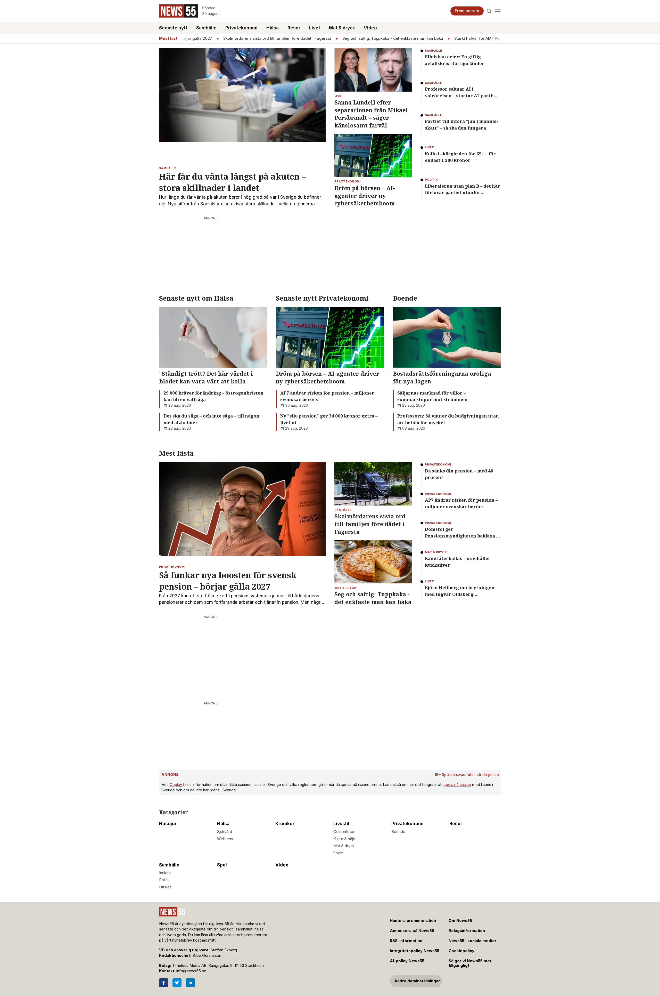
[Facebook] (163, 982)
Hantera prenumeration (413, 920)
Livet (314, 27)
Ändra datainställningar (417, 981)
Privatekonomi (241, 27)
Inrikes (165, 873)
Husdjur (168, 823)
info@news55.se (191, 971)
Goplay (176, 784)
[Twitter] (177, 982)
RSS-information (406, 940)
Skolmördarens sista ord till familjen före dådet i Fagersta (261, 38)
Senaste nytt (173, 27)
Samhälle (206, 27)
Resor (293, 27)
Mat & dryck (342, 27)
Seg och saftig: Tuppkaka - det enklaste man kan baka (376, 38)
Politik (164, 880)
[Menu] (497, 11)
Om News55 (460, 920)
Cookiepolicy (461, 951)
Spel (222, 865)
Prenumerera (467, 11)
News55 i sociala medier (473, 940)
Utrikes (165, 887)
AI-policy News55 (407, 961)
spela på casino (457, 784)
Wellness (225, 839)
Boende (398, 831)
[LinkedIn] (190, 982)
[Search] (489, 11)
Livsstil (341, 823)
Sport (338, 853)
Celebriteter (343, 831)
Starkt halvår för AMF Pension (465, 38)
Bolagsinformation (467, 930)
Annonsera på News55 (412, 930)
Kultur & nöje (344, 839)
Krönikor (284, 823)
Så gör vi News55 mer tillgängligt (470, 963)
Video (370, 27)
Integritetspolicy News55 (414, 951)
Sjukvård (224, 831)
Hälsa (272, 27)
